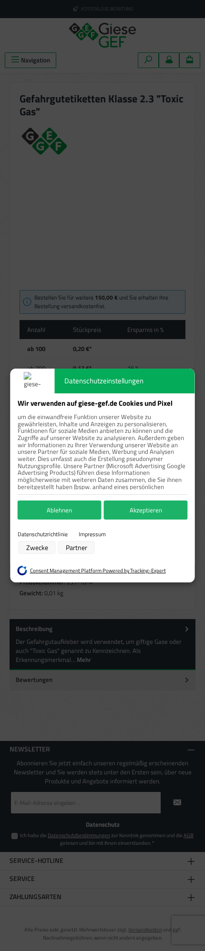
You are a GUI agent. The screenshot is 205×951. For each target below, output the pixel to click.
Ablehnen (59, 510)
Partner (76, 547)
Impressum (92, 534)
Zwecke (37, 547)
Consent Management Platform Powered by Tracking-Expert (98, 570)
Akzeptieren (146, 510)
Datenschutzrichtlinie (43, 534)
